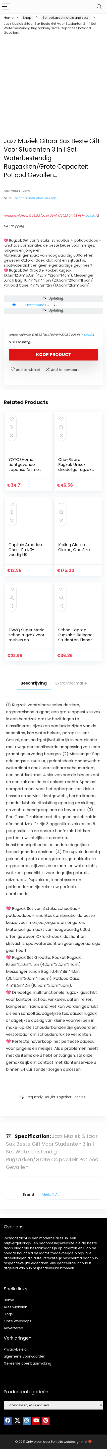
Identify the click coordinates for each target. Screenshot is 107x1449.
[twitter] (17, 1421)
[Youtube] (36, 1421)
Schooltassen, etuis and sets (66, 17)
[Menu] (6, 6)
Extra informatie (71, 683)
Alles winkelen (15, 1307)
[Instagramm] (27, 1421)
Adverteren (13, 1328)
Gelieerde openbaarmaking (27, 1363)
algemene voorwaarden (25, 1356)
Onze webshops (17, 1321)
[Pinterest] (46, 1421)
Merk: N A (50, 1194)
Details (90, 215)
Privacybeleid (15, 1349)
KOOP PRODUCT (53, 355)
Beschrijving (33, 683)
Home (9, 17)
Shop (27, 17)
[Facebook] (8, 1421)
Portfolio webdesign (66, 1442)
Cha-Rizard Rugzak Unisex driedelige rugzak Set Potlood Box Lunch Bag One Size (75, 472)
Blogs (8, 1314)
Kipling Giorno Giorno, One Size (74, 547)
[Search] (99, 6)
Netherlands (35, 304)
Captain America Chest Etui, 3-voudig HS (25, 550)
